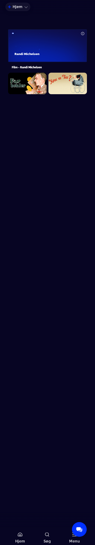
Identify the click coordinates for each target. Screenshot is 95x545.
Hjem (18, 7)
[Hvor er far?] (67, 83)
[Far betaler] (27, 83)
